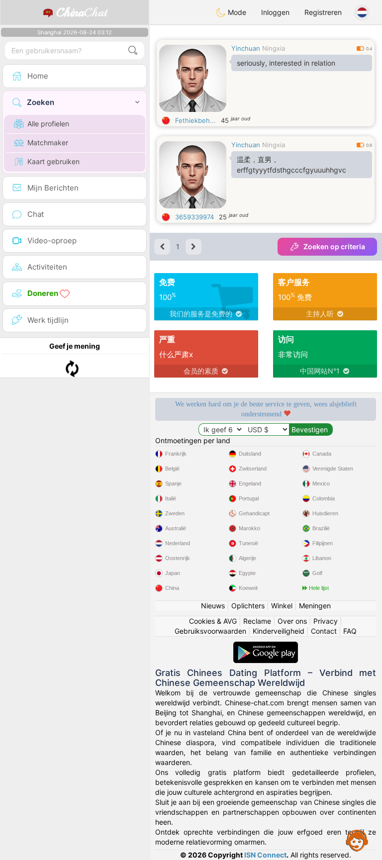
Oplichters (248, 605)
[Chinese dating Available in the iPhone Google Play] (265, 646)
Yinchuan (245, 48)
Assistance (357, 840)
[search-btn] (132, 50)
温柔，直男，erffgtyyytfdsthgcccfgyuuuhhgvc (291, 164)
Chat (81, 12)
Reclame (257, 621)
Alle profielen (48, 123)
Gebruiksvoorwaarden (210, 631)
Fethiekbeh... (195, 120)
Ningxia (273, 48)
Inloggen (275, 12)
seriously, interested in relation (286, 63)
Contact (324, 631)
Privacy (325, 621)
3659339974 (194, 217)
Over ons (292, 621)
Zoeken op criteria (334, 246)
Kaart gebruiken (53, 161)
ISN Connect (265, 855)
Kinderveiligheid (278, 631)
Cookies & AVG (213, 621)
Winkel (281, 605)
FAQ (350, 631)
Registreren (323, 12)
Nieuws (213, 605)
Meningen (315, 605)
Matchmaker (47, 142)
